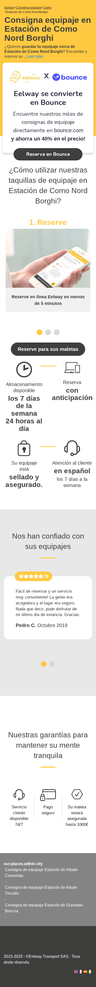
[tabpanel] (48, 265)
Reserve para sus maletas (48, 349)
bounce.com (68, 130)
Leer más (35, 56)
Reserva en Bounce (48, 154)
